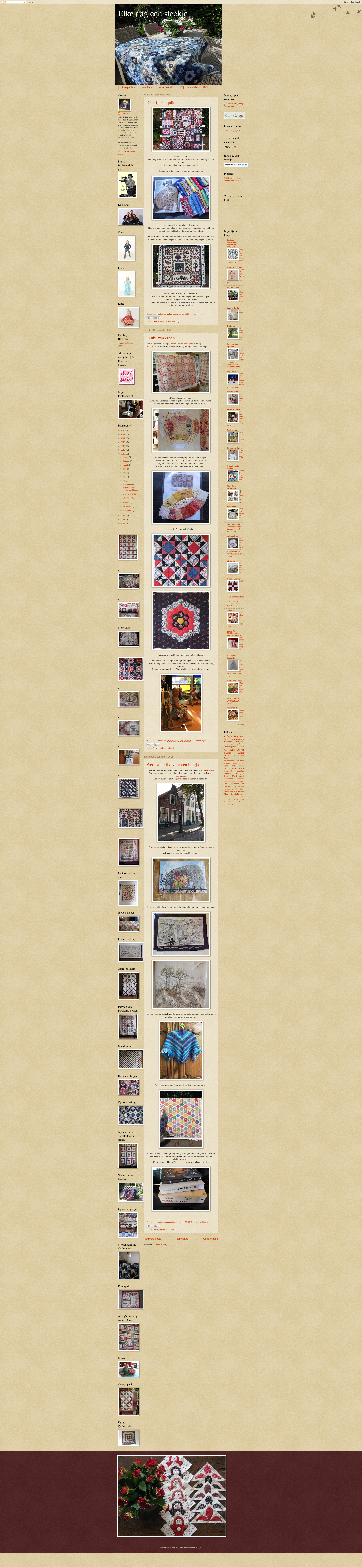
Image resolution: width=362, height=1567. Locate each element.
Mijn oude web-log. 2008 (194, 87)
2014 (123, 446)
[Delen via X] (153, 317)
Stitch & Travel (233, 410)
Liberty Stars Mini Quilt (241, 475)
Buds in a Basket (160, 321)
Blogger (198, 1547)
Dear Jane (146, 87)
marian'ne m (232, 392)
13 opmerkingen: (201, 1222)
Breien (155, 1230)
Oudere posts (210, 1238)
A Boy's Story (231, 736)
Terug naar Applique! (241, 713)
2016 (123, 454)
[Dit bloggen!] (150, 317)
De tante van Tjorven (232, 345)
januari (126, 457)
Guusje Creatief (234, 579)
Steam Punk (229, 791)
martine (124, 113)
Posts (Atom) (161, 1244)
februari (126, 461)
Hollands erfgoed (175, 321)
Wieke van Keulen (235, 699)
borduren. (234, 744)
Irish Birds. (238, 766)
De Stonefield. (166, 87)
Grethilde (231, 326)
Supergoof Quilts (234, 448)
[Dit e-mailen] (147, 317)
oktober (126, 503)
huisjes (235, 763)
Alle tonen (240, 724)
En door (241, 311)
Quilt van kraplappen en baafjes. (234, 783)
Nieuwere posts (152, 1238)
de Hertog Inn (187, 344)
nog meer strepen (241, 397)
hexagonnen (229, 761)
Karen (173, 344)
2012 (123, 438)
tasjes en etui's (235, 797)
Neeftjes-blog (233, 430)
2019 (123, 523)
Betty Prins (151, 346)
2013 (123, 442)
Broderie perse (230, 747)
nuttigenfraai (232, 536)
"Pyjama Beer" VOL (241, 453)
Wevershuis (208, 770)
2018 (123, 520)
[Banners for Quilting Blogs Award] (234, 106)
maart (125, 465)
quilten (234, 786)
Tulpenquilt (228, 804)
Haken (241, 758)
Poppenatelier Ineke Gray (233, 657)
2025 (241, 581)
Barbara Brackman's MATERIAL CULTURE (232, 243)
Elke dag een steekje (153, 13)
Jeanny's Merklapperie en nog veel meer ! (234, 633)
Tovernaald (232, 708)
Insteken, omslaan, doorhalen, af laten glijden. (234, 603)
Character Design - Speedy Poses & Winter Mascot (234, 529)
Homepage (182, 1238)
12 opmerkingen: (200, 740)
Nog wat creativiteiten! (241, 513)
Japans (241, 768)
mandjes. (228, 773)
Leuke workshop (160, 338)
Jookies (230, 610)
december (127, 511)
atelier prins (232, 561)
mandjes (240, 771)
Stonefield (234, 794)
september (127, 484)
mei (125, 473)
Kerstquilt (228, 771)
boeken (227, 744)
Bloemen (240, 741)
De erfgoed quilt (160, 102)
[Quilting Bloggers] (128, 346)
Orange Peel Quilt (231, 781)
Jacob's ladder (230, 768)
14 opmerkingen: (198, 314)
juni (125, 477)
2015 (123, 450)
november (127, 507)
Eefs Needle (232, 507)
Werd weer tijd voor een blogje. (173, 764)
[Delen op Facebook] (155, 317)
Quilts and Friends (235, 681)
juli (124, 481)
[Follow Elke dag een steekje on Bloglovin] (236, 166)
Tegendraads (180, 776)
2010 (123, 430)
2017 (123, 516)
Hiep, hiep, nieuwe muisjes (241, 334)
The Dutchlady (233, 525)
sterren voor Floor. (166, 1230)
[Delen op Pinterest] (158, 317)
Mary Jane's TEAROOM (232, 487)
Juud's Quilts (233, 308)
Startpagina (128, 87)
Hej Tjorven (232, 371)
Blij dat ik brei (233, 288)
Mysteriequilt (238, 776)
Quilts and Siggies (235, 267)
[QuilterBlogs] (234, 118)
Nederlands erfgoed (234, 779)
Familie (156, 748)
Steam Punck (238, 789)
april (125, 469)
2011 (123, 434)
